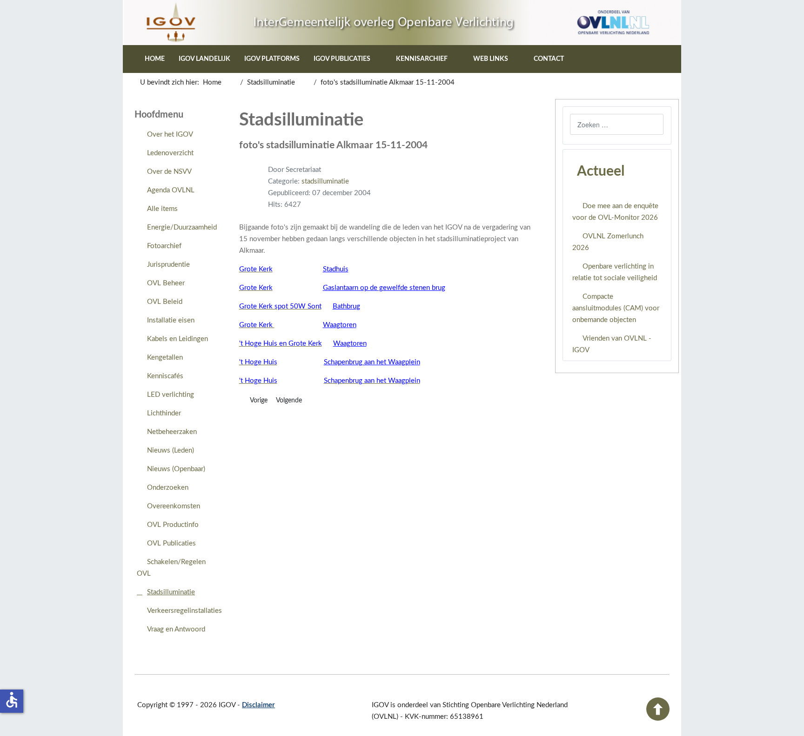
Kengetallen (165, 357)
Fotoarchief (164, 246)
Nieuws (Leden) (170, 450)
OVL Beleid (164, 301)
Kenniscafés (165, 376)
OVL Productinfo (173, 524)
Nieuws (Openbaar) (176, 469)
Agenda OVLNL (170, 190)
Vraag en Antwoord (176, 629)
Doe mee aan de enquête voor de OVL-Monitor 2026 (615, 212)
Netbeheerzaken (172, 431)
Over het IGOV (170, 134)
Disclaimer (258, 705)
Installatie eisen (170, 320)
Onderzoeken (167, 487)
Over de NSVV (169, 171)
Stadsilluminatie (171, 592)
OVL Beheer (166, 283)
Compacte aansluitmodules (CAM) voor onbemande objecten (615, 308)
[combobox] (616, 124)
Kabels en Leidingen (177, 338)
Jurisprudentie (168, 264)
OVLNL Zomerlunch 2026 (607, 242)
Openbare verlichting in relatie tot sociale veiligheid (614, 272)
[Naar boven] (658, 718)
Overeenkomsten (173, 506)
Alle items (162, 208)
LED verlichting (170, 394)
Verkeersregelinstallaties (184, 610)
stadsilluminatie (325, 181)
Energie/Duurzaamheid (182, 227)
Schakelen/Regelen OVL (171, 568)
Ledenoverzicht (170, 153)
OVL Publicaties (171, 543)
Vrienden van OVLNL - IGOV (611, 344)
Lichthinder (164, 413)
